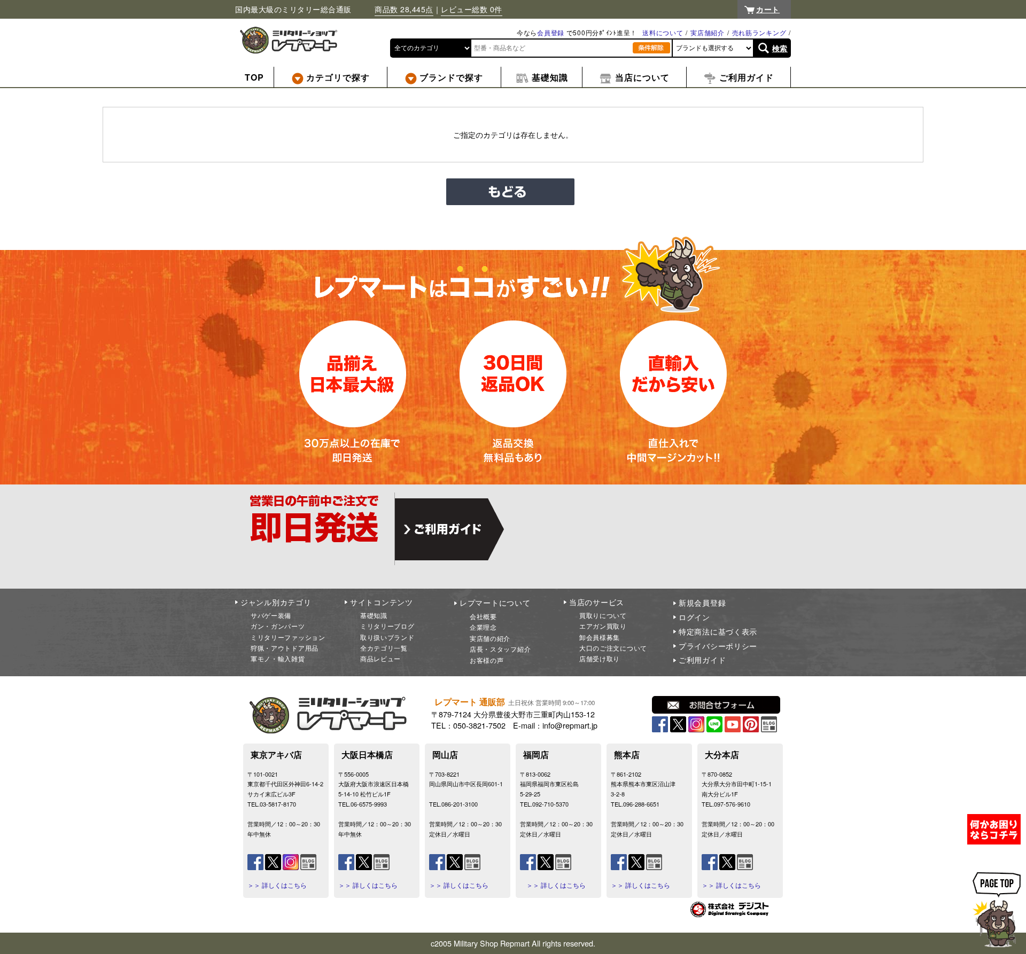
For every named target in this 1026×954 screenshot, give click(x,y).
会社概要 (483, 616)
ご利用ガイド (702, 659)
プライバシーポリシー (718, 645)
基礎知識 (373, 615)
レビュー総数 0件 (471, 9)
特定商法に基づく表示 (718, 631)
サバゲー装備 (271, 615)
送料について (662, 32)
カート (768, 9)
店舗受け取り (599, 658)
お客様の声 (487, 659)
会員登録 (550, 32)
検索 (780, 48)
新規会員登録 (702, 602)
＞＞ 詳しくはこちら (277, 885)
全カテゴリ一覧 (384, 647)
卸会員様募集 (599, 637)
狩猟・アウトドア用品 (284, 647)
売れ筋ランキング (759, 32)
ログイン (694, 617)
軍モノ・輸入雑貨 (278, 658)
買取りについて (603, 615)
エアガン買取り (603, 625)
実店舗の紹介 (490, 638)
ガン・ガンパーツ (278, 625)
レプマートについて (495, 602)
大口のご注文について (613, 647)
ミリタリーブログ (387, 625)
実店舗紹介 (707, 32)
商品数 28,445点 (404, 9)
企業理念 (483, 626)
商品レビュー (380, 658)
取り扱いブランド (387, 637)
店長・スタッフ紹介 (500, 648)
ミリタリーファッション (288, 637)
